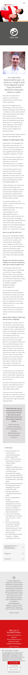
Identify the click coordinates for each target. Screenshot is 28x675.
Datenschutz (11, 672)
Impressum (17, 672)
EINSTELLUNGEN (13, 669)
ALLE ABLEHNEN (13, 666)
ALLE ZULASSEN (13, 662)
